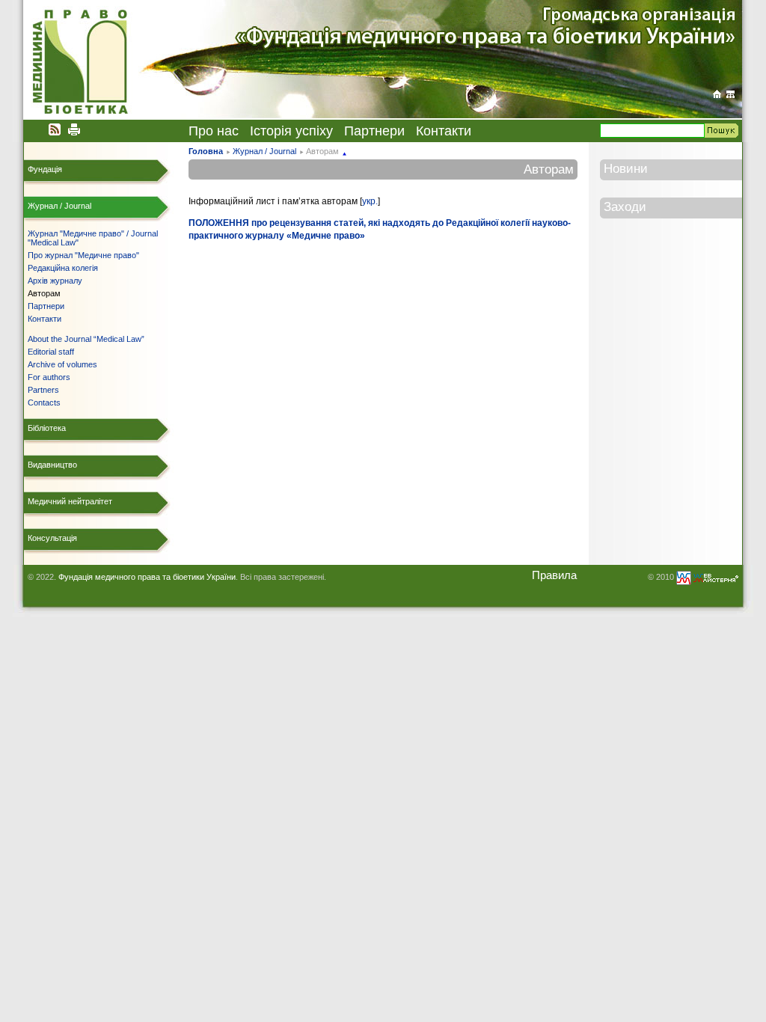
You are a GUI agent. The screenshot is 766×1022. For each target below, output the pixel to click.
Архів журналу (55, 280)
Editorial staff (51, 351)
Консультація (52, 537)
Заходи (625, 206)
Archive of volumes (62, 364)
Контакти (443, 130)
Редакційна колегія (63, 267)
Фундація (45, 169)
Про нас (214, 130)
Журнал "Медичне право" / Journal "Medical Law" (93, 238)
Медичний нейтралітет (70, 501)
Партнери (374, 130)
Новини (626, 168)
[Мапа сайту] (730, 93)
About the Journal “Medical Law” (86, 338)
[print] (74, 128)
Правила (554, 575)
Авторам (44, 293)
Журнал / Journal (264, 151)
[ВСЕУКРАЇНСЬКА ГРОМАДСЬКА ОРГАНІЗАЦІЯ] (717, 93)
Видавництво (52, 464)
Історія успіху (291, 130)
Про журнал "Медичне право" (83, 255)
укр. (370, 201)
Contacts (44, 402)
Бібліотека (47, 427)
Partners (43, 389)
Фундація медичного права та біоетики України (147, 576)
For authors (49, 377)
